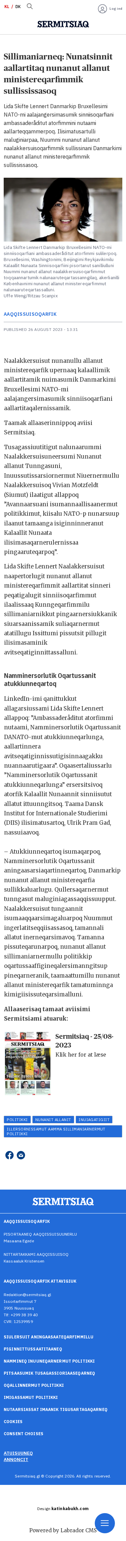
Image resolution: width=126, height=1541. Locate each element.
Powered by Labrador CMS (63, 1530)
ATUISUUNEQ (18, 1453)
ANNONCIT (16, 1459)
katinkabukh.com (70, 1508)
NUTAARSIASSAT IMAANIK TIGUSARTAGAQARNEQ (56, 1409)
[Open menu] (105, 1523)
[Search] (29, 6)
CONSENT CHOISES (23, 1433)
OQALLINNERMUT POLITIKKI (34, 1385)
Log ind (116, 8)
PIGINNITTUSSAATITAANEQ (33, 1349)
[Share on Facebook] (9, 1155)
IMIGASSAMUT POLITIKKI (31, 1397)
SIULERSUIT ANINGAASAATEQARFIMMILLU (48, 1336)
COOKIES (13, 1421)
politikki (17, 1119)
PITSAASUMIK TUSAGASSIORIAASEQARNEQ (49, 1373)
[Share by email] (21, 1155)
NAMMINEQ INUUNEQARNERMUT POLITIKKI (49, 1361)
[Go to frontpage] (63, 24)
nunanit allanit (53, 1119)
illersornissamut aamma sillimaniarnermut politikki (56, 1131)
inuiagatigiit (94, 1119)
